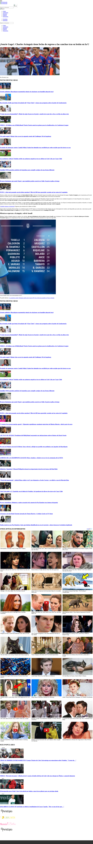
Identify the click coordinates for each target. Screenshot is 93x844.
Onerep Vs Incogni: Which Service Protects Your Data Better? (14, 676)
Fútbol (4, 11)
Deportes (5, 14)
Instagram (5, 20)
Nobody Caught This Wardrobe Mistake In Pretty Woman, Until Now (46, 719)
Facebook (5, 19)
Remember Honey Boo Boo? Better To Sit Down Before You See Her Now (76, 570)
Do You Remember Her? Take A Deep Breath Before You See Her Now (46, 549)
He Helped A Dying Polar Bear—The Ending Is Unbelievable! (74, 591)
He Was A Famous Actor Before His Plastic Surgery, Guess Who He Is (77, 549)
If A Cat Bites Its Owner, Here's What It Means (74, 676)
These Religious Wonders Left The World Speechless (44, 654)
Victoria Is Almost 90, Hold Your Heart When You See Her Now (15, 570)
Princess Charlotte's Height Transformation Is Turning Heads (14, 740)
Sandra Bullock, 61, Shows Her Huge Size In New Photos (76, 739)
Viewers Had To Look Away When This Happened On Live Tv (15, 698)
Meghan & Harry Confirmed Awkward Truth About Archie (14, 633)
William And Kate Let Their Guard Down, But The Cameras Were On (46, 613)
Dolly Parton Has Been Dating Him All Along (42, 697)
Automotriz (5, 12)
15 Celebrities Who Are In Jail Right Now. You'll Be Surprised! (13, 613)
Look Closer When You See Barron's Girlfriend (42, 676)
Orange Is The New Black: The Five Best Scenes (12, 591)
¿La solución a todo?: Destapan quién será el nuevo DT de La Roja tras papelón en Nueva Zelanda (31, 298)
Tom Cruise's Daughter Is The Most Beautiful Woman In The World (45, 634)
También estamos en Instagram (7, 206)
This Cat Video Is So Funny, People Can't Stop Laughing (14, 654)
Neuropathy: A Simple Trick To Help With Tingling (12, 548)
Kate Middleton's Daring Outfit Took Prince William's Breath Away (75, 634)
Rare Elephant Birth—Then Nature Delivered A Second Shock (76, 613)
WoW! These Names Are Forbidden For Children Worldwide (77, 697)
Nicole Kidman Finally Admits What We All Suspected (45, 569)
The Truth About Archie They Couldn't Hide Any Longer (14, 718)
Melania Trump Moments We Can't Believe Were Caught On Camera (45, 740)
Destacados (5, 16)
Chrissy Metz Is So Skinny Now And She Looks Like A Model (75, 655)
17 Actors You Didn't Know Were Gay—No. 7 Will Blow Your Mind (77, 719)
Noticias (5, 15)
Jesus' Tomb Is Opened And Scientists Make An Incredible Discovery (46, 591)
